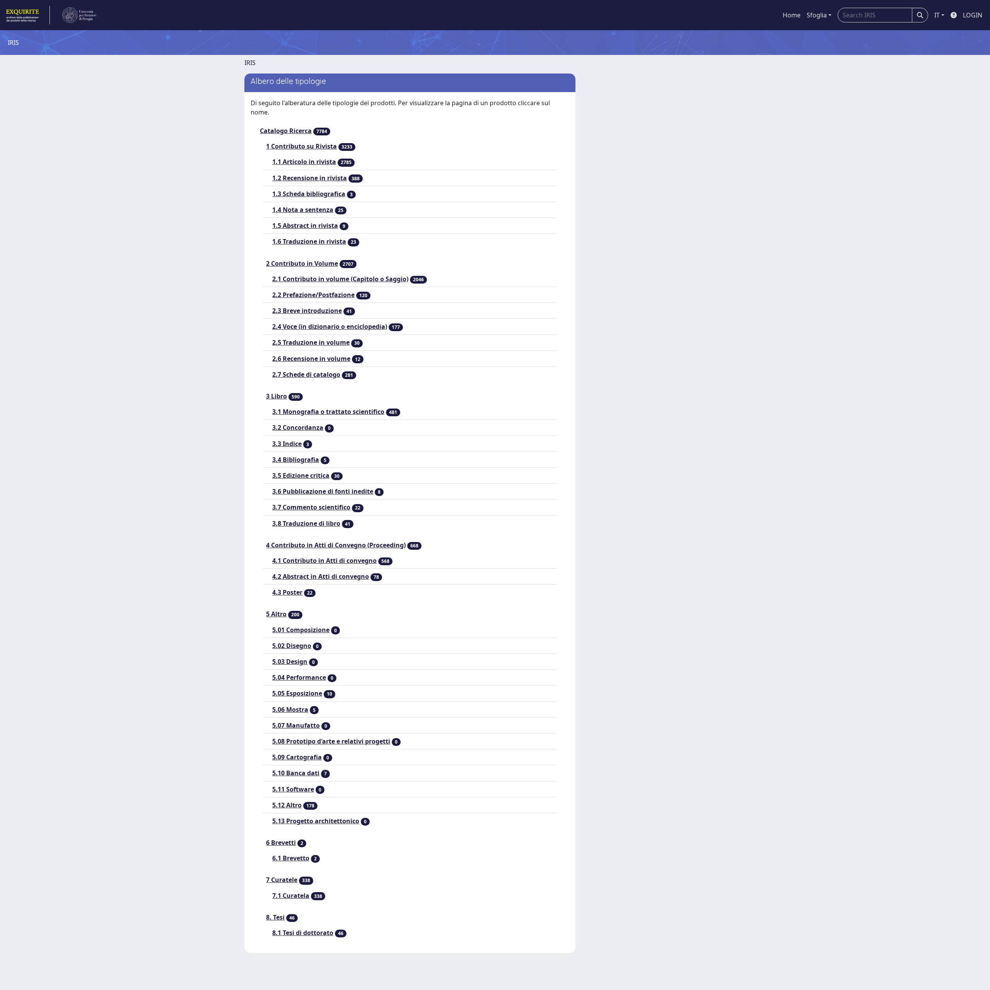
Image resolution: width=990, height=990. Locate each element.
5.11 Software (293, 789)
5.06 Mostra (290, 709)
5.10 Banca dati (295, 773)
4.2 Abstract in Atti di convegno (320, 576)
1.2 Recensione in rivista (309, 178)
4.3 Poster (287, 592)
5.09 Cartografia (297, 757)
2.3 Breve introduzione (307, 310)
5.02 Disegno (291, 645)
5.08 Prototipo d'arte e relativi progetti (331, 741)
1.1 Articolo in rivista (304, 161)
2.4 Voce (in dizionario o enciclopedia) (329, 326)
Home (792, 15)
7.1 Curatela (290, 895)
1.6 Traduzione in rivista (309, 241)
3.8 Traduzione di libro (306, 523)
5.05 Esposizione (297, 693)
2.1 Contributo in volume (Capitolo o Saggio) (340, 279)
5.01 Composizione (300, 630)
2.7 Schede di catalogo (306, 374)
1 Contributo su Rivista (301, 146)
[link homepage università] (79, 15)
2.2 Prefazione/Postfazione (313, 295)
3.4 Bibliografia (295, 459)
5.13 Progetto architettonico (315, 821)
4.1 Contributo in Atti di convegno (324, 560)
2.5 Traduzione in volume (311, 342)
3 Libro (276, 396)
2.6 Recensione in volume (311, 358)
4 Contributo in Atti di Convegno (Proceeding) (336, 545)
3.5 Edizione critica (300, 475)
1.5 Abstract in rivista (305, 225)
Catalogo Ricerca (286, 131)
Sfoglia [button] (817, 15)
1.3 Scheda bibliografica (308, 194)
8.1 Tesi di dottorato (302, 932)
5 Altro (276, 614)
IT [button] (937, 15)
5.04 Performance (299, 677)
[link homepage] (27, 15)
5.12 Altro (287, 805)
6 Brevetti (281, 842)
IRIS (250, 62)
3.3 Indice (287, 443)
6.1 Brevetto (290, 858)
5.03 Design (289, 661)
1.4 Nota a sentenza (302, 209)
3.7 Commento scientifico (311, 507)
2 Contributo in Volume (302, 263)
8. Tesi (275, 917)
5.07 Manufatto (296, 725)
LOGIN (972, 15)
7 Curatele (281, 879)
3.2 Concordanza (297, 427)
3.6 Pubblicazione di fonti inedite (322, 491)
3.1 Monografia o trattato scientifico (328, 411)
